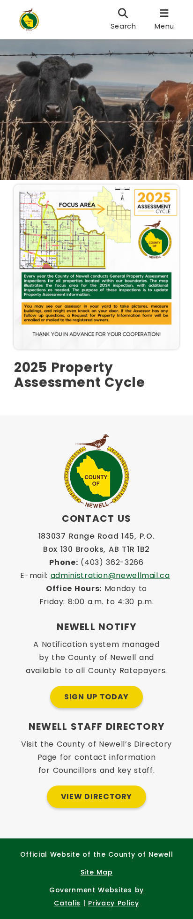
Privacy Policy (113, 903)
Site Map (96, 872)
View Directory (96, 796)
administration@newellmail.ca (110, 575)
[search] (123, 19)
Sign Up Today (96, 696)
